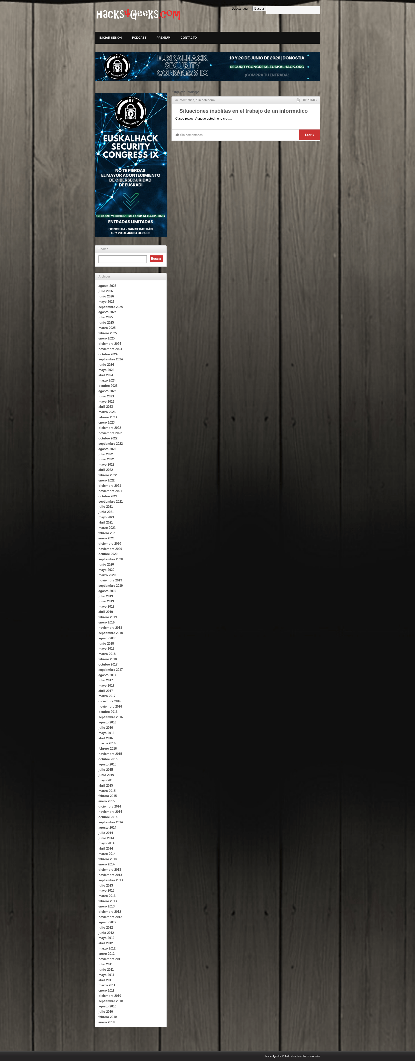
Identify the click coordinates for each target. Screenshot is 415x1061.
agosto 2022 (107, 449)
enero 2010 (106, 1022)
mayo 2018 (106, 648)
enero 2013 (106, 906)
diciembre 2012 (109, 911)
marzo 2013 (107, 896)
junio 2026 (106, 296)
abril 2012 (105, 943)
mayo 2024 (106, 370)
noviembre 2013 (110, 875)
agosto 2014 (107, 827)
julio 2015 (105, 769)
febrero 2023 (107, 417)
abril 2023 (105, 406)
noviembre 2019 (110, 580)
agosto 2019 (107, 591)
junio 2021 (106, 512)
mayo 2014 (106, 843)
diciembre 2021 (109, 485)
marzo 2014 (107, 854)
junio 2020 (106, 564)
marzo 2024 (107, 380)
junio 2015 (106, 775)
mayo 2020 (106, 570)
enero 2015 (106, 801)
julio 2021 (105, 506)
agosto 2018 (107, 638)
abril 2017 (105, 691)
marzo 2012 (107, 948)
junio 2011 (106, 969)
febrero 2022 (107, 475)
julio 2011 (105, 964)
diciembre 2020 (109, 543)
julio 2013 (105, 885)
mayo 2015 (106, 780)
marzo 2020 (107, 575)
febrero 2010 (107, 1017)
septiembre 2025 (110, 307)
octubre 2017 (107, 664)
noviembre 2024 (110, 349)
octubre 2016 (107, 712)
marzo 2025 (107, 328)
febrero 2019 (107, 617)
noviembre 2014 (110, 812)
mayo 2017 (106, 685)
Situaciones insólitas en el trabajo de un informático (243, 111)
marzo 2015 (107, 791)
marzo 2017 (107, 696)
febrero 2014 (107, 859)
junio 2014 (106, 838)
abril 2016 (105, 738)
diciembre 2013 (109, 869)
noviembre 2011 (110, 959)
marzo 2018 (107, 654)
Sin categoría (205, 100)
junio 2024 (106, 364)
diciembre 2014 (109, 806)
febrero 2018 (107, 659)
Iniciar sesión (110, 37)
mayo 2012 (106, 938)
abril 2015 (105, 785)
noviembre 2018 (110, 627)
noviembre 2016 (110, 706)
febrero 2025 (107, 333)
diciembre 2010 (109, 996)
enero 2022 (106, 480)
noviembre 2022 (110, 433)
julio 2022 (105, 454)
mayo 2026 (106, 301)
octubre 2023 (107, 386)
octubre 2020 (107, 554)
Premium (163, 37)
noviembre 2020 (110, 549)
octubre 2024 (107, 354)
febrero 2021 (107, 533)
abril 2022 (105, 470)
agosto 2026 (107, 286)
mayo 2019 (106, 606)
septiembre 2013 (110, 880)
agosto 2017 (107, 675)
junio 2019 (106, 601)
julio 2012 (105, 927)
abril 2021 (105, 522)
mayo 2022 (106, 464)
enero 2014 (106, 864)
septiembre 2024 (110, 359)
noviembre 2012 (110, 917)
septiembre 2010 (110, 1001)
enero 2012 (106, 954)
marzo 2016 (107, 743)
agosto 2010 (107, 1006)
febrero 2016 (107, 748)
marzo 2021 (107, 528)
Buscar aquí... (241, 8)
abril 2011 (105, 980)
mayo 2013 (106, 890)
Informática (186, 100)
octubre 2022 (107, 438)
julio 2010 (105, 1011)
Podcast (139, 37)
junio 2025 (106, 322)
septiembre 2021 (110, 501)
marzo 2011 (106, 985)
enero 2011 (106, 990)
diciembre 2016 (109, 701)
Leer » (309, 135)
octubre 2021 (107, 496)
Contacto (189, 37)
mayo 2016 (106, 733)
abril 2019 (105, 612)
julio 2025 (105, 317)
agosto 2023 (107, 391)
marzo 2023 (107, 412)
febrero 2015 (107, 796)
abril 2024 (105, 375)
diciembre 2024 (109, 343)
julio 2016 (105, 727)
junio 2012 (106, 933)
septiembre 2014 (110, 822)
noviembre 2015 (110, 754)
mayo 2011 (106, 975)
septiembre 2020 (110, 559)
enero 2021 (106, 538)
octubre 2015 (107, 759)
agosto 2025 (107, 312)
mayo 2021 (106, 517)
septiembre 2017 (110, 670)
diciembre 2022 (109, 428)
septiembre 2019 (110, 585)
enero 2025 (106, 338)
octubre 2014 (107, 817)
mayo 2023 (106, 401)
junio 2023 (106, 396)
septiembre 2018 (110, 633)
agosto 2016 (107, 722)
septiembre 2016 (110, 717)
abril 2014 (105, 848)
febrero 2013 (107, 901)
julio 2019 (105, 596)
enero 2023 (106, 422)
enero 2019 (106, 622)
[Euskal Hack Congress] (207, 66)
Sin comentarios (191, 135)
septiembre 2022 (110, 443)
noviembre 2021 (110, 491)
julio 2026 (105, 291)
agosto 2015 (107, 764)
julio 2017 (105, 680)
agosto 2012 (107, 922)
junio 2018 (106, 643)
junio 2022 (106, 459)
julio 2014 (105, 833)
